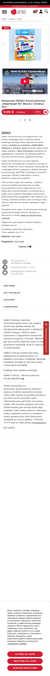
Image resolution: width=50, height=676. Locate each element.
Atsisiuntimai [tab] (11, 306)
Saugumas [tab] (9, 299)
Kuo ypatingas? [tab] (12, 293)
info (39, 422)
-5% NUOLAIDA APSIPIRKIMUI (46, 340)
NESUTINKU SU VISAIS (25, 661)
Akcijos (19, 19)
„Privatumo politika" (17, 643)
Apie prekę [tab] (9, 286)
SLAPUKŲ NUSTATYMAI (25, 668)
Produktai (12, 19)
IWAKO (6, 132)
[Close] (46, 325)
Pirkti (38, 112)
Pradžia (4, 19)
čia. (22, 378)
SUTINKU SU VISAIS (25, 654)
